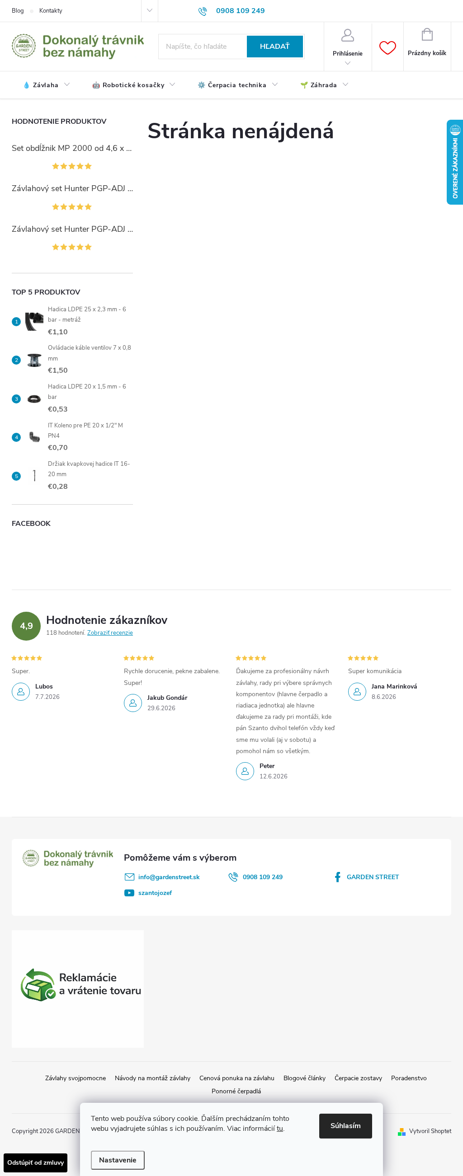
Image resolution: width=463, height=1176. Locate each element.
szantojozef (155, 893)
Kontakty (50, 11)
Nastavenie (118, 1160)
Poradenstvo (409, 1078)
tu (280, 1129)
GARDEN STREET (373, 877)
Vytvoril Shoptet (430, 1131)
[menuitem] (46, 85)
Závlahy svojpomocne (75, 1078)
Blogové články (304, 1078)
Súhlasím (346, 1126)
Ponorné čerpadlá (236, 1091)
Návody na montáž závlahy (152, 1078)
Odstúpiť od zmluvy (35, 1162)
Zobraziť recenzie (110, 633)
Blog (18, 11)
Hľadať (275, 47)
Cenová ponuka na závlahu (236, 1078)
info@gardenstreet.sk (169, 877)
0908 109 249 (263, 877)
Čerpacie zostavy (358, 1078)
